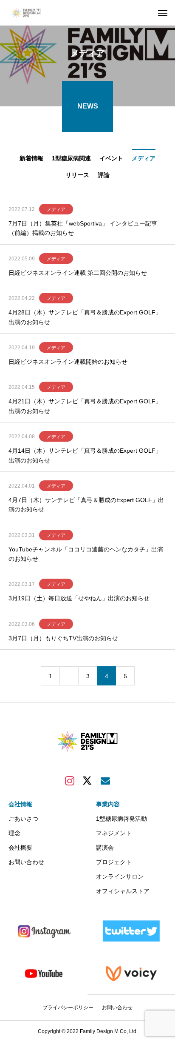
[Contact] (105, 780)
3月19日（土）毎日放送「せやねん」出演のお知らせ (79, 598)
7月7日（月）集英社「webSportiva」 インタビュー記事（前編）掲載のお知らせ (82, 228)
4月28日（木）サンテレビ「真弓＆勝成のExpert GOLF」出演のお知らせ (84, 317)
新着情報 (31, 158)
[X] (87, 780)
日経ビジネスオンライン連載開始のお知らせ (67, 361)
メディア (143, 158)
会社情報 (20, 804)
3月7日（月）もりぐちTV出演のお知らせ (63, 638)
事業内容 (108, 804)
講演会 (105, 847)
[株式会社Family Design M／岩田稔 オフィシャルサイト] (29, 13)
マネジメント (114, 833)
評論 (104, 174)
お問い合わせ (26, 862)
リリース (77, 174)
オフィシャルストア (123, 891)
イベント (111, 158)
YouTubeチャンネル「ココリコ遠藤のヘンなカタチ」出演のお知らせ (85, 554)
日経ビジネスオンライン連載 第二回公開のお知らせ (77, 272)
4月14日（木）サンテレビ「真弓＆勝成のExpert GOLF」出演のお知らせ (84, 455)
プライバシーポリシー (67, 1008)
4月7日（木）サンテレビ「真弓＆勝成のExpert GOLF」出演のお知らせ (86, 505)
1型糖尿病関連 (71, 158)
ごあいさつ (23, 818)
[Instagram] (69, 780)
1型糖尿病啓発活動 (121, 818)
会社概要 (20, 847)
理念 (14, 833)
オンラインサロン (120, 876)
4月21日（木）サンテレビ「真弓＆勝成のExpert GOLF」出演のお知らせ (84, 406)
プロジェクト (114, 862)
